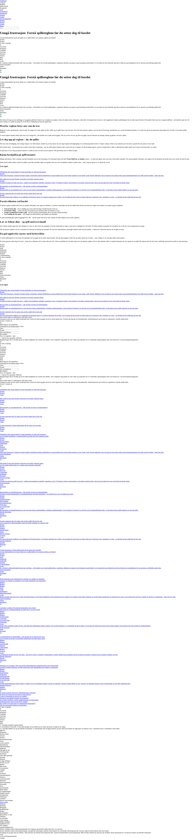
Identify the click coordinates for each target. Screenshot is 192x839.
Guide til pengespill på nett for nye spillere (13, 696)
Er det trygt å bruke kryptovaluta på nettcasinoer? (15, 694)
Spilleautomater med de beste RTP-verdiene (14, 702)
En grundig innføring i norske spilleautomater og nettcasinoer (19, 700)
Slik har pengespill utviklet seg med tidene (13, 705)
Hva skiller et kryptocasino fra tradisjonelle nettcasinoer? (18, 703)
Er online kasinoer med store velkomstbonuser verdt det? (18, 693)
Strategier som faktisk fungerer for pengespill (14, 698)
